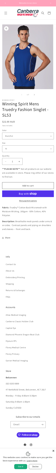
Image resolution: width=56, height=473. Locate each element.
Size (3, 143)
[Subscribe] (42, 424)
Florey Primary (12, 354)
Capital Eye (11, 328)
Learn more (32, 460)
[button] (6, 13)
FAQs (8, 297)
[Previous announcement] (5, 3)
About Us (10, 270)
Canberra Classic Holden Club (19, 321)
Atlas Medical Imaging (16, 315)
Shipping (10, 284)
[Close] (53, 450)
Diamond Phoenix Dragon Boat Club (22, 334)
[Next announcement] (51, 3)
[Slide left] (22, 95)
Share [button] (7, 237)
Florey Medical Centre (16, 347)
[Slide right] (34, 95)
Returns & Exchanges (15, 290)
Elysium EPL (11, 341)
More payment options (28, 201)
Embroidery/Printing (15, 277)
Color (4, 130)
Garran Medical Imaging (17, 360)
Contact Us (11, 264)
